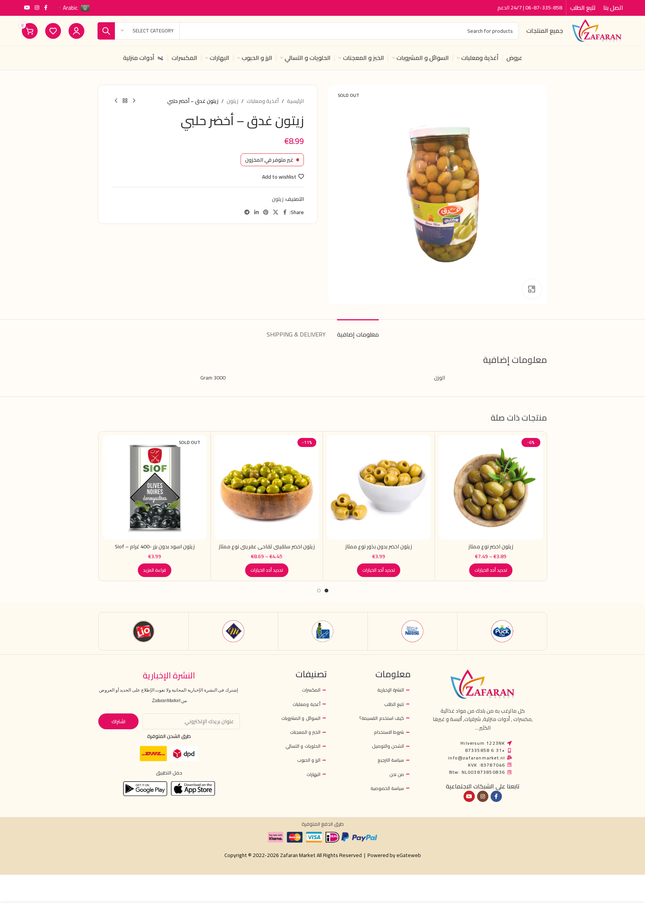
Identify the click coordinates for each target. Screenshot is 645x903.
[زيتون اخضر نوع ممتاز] (491, 487)
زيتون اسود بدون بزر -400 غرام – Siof (155, 546)
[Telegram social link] (247, 212)
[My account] (76, 30)
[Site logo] (596, 30)
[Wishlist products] (53, 30)
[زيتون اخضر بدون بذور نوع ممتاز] (379, 487)
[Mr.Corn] (322, 631)
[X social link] (276, 212)
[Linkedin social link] (256, 212)
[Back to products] (125, 101)
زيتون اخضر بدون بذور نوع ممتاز (378, 546)
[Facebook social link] (45, 8)
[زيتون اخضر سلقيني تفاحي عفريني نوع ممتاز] (267, 487)
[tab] (358, 330)
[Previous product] (134, 101)
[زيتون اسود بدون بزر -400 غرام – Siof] (155, 487)
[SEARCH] (106, 31)
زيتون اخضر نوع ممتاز (490, 546)
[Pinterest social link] (266, 212)
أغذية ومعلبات (263, 101)
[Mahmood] (233, 631)
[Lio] (143, 631)
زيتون (232, 101)
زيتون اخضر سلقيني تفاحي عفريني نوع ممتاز (267, 546)
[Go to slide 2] (319, 590)
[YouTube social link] (27, 8)
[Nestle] (412, 631)
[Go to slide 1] (326, 590)
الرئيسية (295, 101)
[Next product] (115, 101)
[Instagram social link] (36, 8)
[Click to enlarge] (531, 289)
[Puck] (502, 631)
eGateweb (408, 855)
